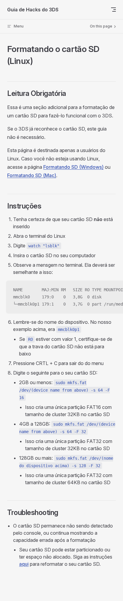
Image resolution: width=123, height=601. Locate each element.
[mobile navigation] (113, 9)
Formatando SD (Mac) (31, 175)
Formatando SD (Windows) (73, 167)
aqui (24, 564)
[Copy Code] (113, 290)
